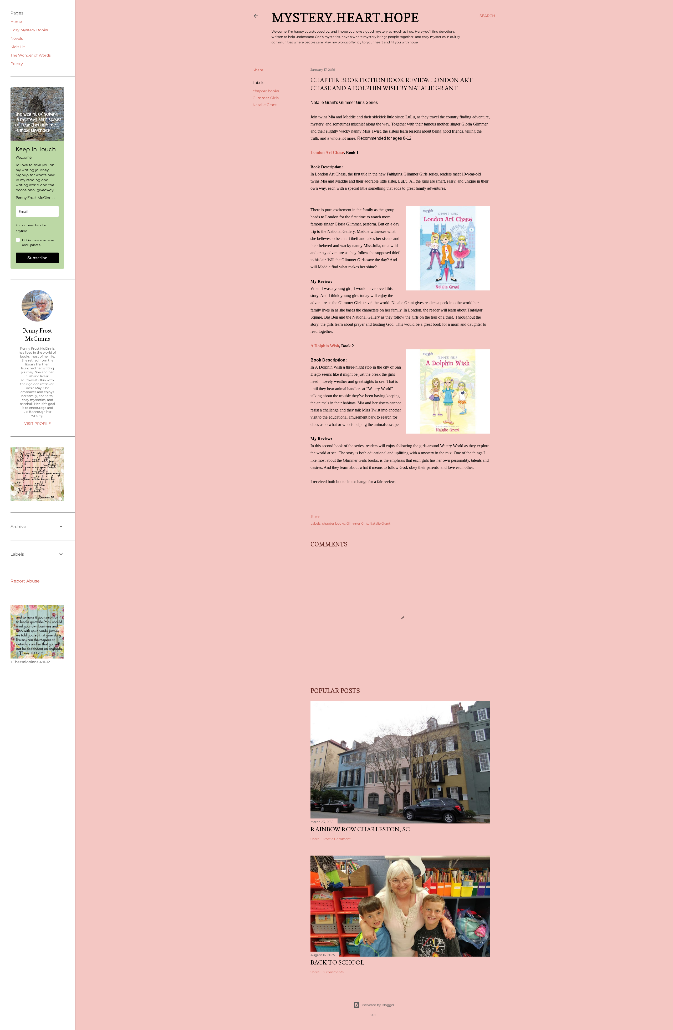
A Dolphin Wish (324, 346)
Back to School (337, 962)
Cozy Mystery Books (29, 30)
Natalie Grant (265, 104)
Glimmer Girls (266, 98)
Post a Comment (337, 839)
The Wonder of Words (31, 55)
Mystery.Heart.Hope (345, 17)
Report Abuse (25, 581)
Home (16, 21)
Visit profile (37, 423)
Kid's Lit (18, 46)
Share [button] (258, 70)
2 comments (333, 972)
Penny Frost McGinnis (37, 334)
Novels (17, 38)
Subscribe (37, 258)
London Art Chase (327, 152)
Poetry (17, 63)
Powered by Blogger (378, 1005)
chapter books (266, 91)
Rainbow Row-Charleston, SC (360, 829)
